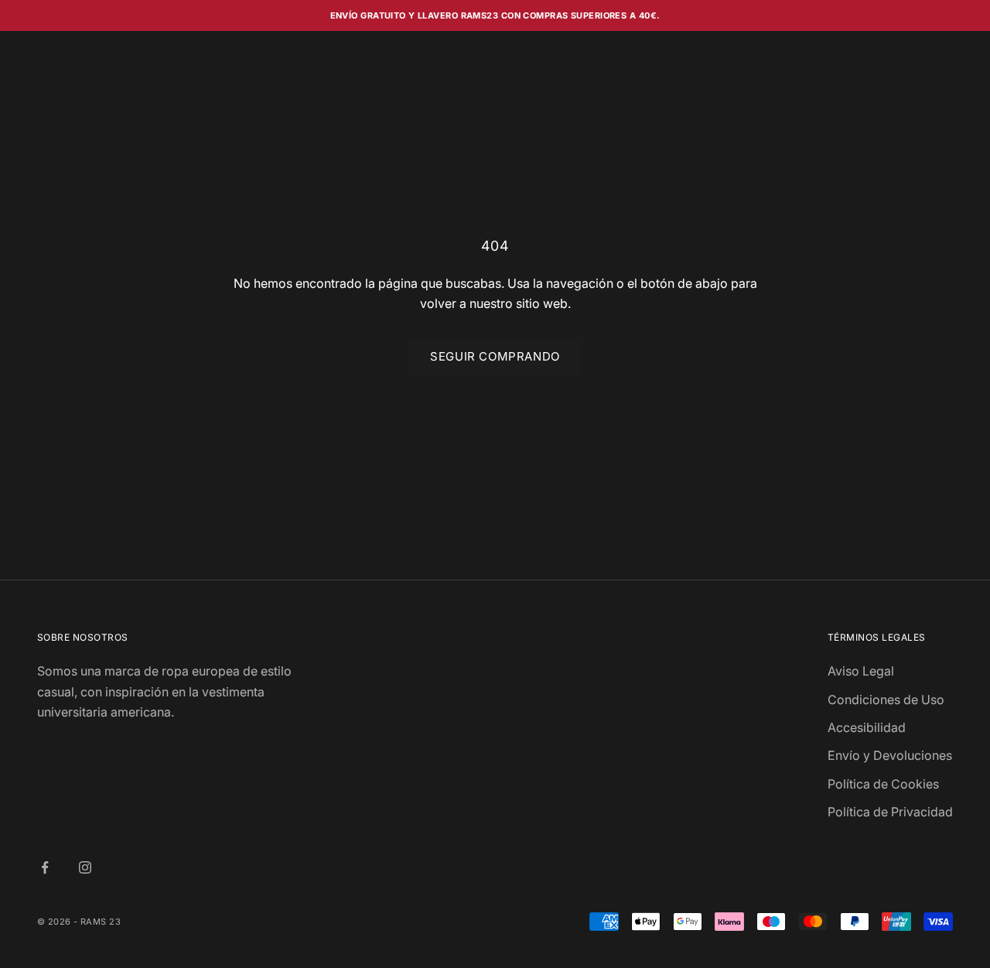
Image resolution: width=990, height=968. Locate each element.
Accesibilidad (867, 727)
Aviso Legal (861, 671)
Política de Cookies (883, 784)
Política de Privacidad (890, 811)
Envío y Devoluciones (890, 755)
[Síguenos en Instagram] (85, 867)
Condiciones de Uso (886, 699)
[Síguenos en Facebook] (45, 867)
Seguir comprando (495, 356)
